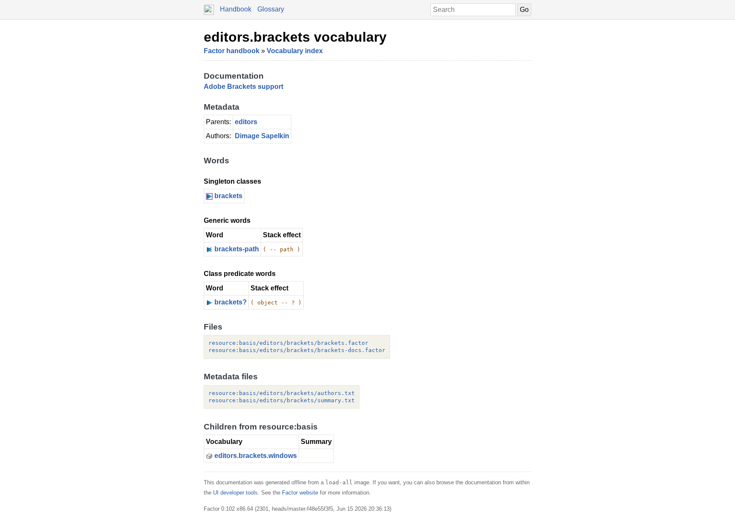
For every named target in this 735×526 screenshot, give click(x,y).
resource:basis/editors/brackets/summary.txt (281, 400)
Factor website (300, 492)
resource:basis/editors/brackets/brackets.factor (288, 343)
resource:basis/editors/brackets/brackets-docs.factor (296, 350)
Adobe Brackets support (243, 86)
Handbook (235, 9)
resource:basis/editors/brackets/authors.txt (281, 393)
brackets (228, 195)
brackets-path (236, 249)
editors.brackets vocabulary (295, 37)
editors (246, 121)
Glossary (270, 9)
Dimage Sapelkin (262, 135)
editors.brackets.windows (255, 455)
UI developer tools (235, 492)
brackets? (230, 302)
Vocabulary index (295, 50)
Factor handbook (231, 50)
